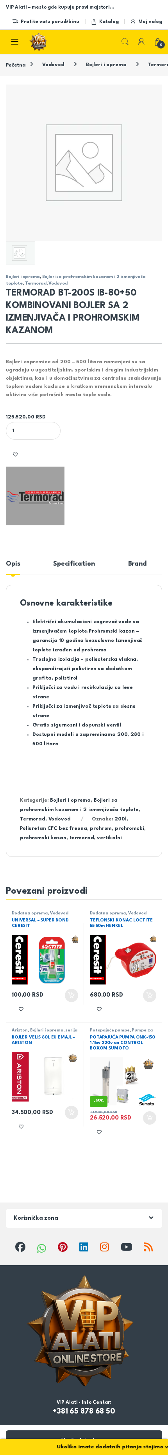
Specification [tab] (74, 564)
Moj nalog (150, 22)
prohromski (129, 828)
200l (120, 819)
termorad (82, 837)
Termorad (35, 283)
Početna (16, 64)
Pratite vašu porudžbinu (50, 22)
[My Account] (141, 41)
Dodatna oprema (30, 913)
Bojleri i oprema (106, 64)
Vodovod (53, 64)
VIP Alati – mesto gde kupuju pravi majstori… (60, 7)
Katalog (108, 22)
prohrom (101, 828)
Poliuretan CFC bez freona (53, 828)
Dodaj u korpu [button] (70, 995)
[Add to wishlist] (15, 454)
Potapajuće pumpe (110, 1030)
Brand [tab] (137, 564)
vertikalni (109, 837)
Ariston (20, 1030)
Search (125, 42)
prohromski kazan (43, 837)
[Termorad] (35, 496)
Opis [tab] (13, 564)
